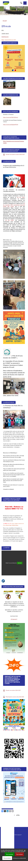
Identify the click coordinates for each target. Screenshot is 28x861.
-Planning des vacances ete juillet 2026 (14, 696)
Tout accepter (9, 854)
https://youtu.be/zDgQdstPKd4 (10, 124)
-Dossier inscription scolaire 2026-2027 (15, 154)
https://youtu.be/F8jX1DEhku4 (10, 117)
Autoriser (20, 563)
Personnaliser (7, 858)
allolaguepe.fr (14, 619)
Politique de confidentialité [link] (19, 858)
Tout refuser (19, 854)
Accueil (5, 20)
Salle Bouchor (5, 37)
